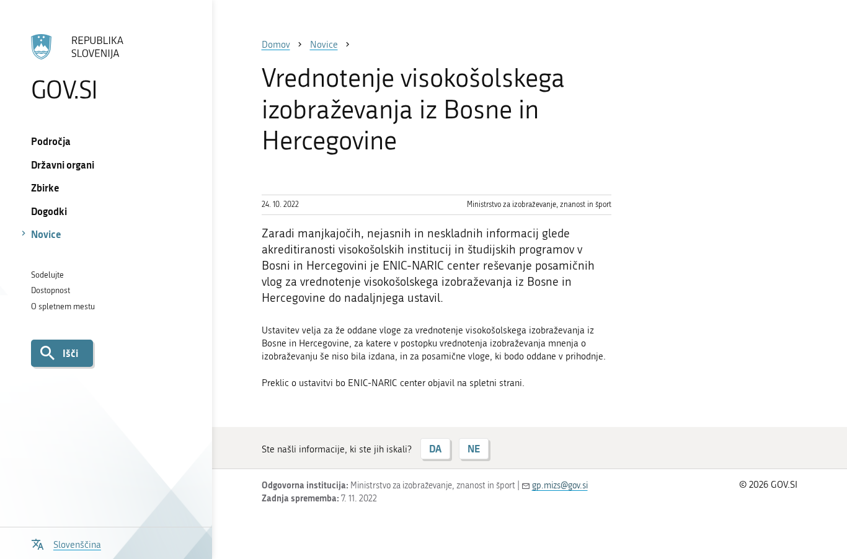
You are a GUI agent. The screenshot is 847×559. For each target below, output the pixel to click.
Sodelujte (47, 275)
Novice (46, 234)
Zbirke (45, 187)
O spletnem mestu (63, 306)
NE (474, 448)
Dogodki (49, 211)
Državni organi (62, 164)
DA (435, 448)
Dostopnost (50, 290)
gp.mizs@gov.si (560, 485)
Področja (51, 141)
